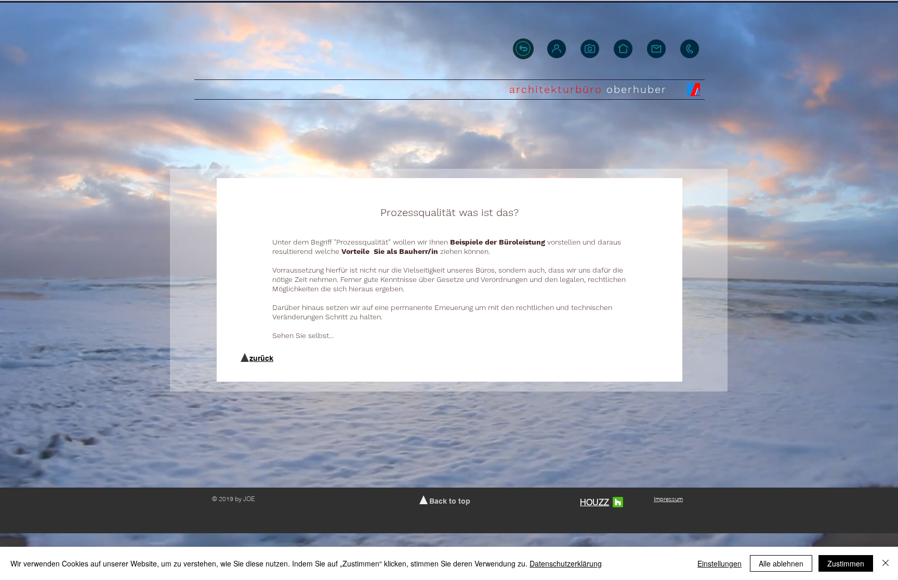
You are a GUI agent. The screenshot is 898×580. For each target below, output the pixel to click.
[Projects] (589, 48)
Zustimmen (845, 563)
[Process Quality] (623, 48)
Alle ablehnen (781, 563)
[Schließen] (885, 563)
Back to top (449, 501)
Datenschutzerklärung (566, 563)
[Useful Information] (656, 48)
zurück (261, 358)
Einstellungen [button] (719, 563)
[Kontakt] (689, 48)
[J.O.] (556, 48)
